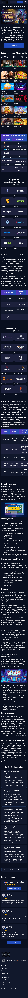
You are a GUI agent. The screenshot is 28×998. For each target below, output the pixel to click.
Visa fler (14, 942)
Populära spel (3, 57)
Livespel (10, 57)
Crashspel (18, 57)
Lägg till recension (14, 888)
